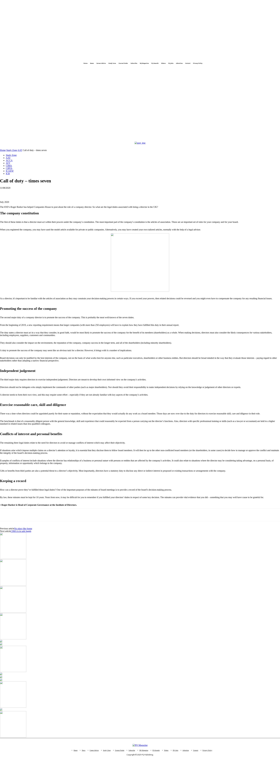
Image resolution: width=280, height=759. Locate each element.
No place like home (23, 528)
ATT (8, 163)
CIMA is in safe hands (21, 531)
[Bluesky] (31, 69)
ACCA (9, 160)
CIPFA (9, 168)
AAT (20, 150)
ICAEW (10, 171)
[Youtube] (25, 69)
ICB (8, 173)
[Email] (36, 192)
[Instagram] (8, 69)
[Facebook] (2, 69)
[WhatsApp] (15, 192)
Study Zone (11, 150)
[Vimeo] (20, 69)
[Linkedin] (14, 69)
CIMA (9, 165)
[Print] (47, 192)
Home (3, 150)
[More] (57, 192)
